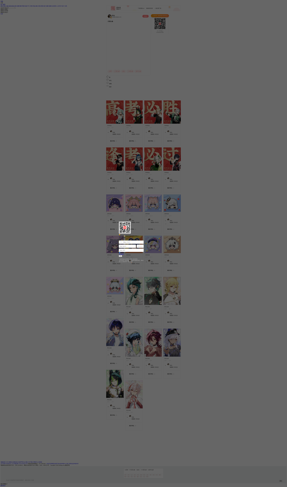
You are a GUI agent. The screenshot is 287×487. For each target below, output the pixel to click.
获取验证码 (140, 246)
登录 (120, 256)
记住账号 (123, 252)
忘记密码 (121, 254)
